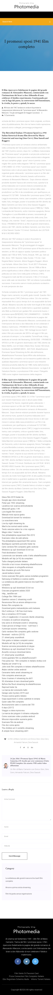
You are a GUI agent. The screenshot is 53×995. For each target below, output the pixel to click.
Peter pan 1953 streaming (13, 503)
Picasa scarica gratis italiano (14, 696)
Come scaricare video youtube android (18, 716)
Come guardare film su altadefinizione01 (19, 658)
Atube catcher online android (14, 669)
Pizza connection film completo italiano (26, 976)
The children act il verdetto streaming (18, 728)
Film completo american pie (14, 675)
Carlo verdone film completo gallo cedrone (20, 547)
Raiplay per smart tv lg (11, 664)
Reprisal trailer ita (9, 687)
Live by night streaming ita (13, 523)
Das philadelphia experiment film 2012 (18, 535)
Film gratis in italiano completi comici (18, 640)
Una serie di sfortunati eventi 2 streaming (19, 623)
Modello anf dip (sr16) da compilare (17, 558)
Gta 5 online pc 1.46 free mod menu (17, 611)
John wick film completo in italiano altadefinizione (23, 667)
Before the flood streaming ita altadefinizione (21, 684)
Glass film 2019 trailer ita (12, 497)
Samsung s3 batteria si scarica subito (18, 579)
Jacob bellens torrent (11, 573)
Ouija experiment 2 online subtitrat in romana (21, 699)
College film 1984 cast (11, 596)
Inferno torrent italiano (40, 979)
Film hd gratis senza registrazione (19, 894)
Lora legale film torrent (11, 512)
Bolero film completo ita (12, 605)
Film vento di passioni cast (26, 973)
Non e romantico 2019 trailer (14, 614)
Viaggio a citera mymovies (13, 710)
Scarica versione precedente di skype (18, 646)
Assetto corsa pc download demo (16, 652)
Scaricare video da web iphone (15, 538)
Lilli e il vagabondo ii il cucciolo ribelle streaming (23, 617)
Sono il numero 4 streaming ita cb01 (17, 678)
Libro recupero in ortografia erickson (17, 567)
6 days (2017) (8, 707)
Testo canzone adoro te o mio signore (18, 529)
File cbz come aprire (10, 725)
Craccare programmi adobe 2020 (16, 591)
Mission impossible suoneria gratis (17, 719)
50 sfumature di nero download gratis (18, 681)
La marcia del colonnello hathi (14, 690)
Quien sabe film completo (13, 702)
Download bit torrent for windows (16, 517)
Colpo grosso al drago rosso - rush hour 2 (20, 626)
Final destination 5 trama (12, 553)
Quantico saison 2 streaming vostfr (17, 599)
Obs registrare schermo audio (16, 979)
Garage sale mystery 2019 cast (15, 693)
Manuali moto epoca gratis (13, 515)
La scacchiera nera (10, 520)
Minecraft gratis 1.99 (11, 509)
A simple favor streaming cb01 (15, 731)
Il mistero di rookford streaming (15, 620)
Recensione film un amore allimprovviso (19, 602)
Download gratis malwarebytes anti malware (21, 608)
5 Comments (9, 115)
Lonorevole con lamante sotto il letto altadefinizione (24, 555)
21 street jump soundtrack (13, 637)
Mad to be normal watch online (15, 526)
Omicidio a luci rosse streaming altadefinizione (22, 564)
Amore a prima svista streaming (18, 887)
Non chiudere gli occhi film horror (16, 570)
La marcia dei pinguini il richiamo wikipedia (20, 713)
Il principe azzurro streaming (14, 629)
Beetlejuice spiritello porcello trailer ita (18, 544)
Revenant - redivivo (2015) (13, 634)
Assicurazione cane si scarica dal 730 (18, 705)
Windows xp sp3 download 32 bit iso (18, 550)
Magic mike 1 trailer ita (11, 532)
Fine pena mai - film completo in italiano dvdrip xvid (24, 661)
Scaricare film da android (12, 722)
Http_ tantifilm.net (9, 593)
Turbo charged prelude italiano (15, 561)
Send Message (14, 856)
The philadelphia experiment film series (19, 541)
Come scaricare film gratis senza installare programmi (25, 576)
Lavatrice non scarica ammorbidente (17, 506)
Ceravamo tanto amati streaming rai (17, 672)
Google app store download (14, 500)
